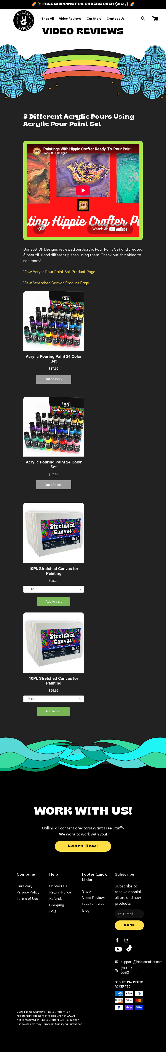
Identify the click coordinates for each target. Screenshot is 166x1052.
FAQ (52, 911)
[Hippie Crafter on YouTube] (118, 948)
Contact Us (115, 18)
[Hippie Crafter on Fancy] (129, 949)
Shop (86, 891)
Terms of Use (27, 898)
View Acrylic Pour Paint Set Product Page (59, 272)
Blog (85, 910)
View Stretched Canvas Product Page (56, 283)
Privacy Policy (28, 892)
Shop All (47, 18)
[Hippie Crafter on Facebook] (117, 940)
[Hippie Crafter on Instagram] (127, 940)
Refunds (55, 898)
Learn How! (83, 846)
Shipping (56, 905)
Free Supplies (93, 904)
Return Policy (60, 892)
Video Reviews (70, 18)
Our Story (94, 18)
